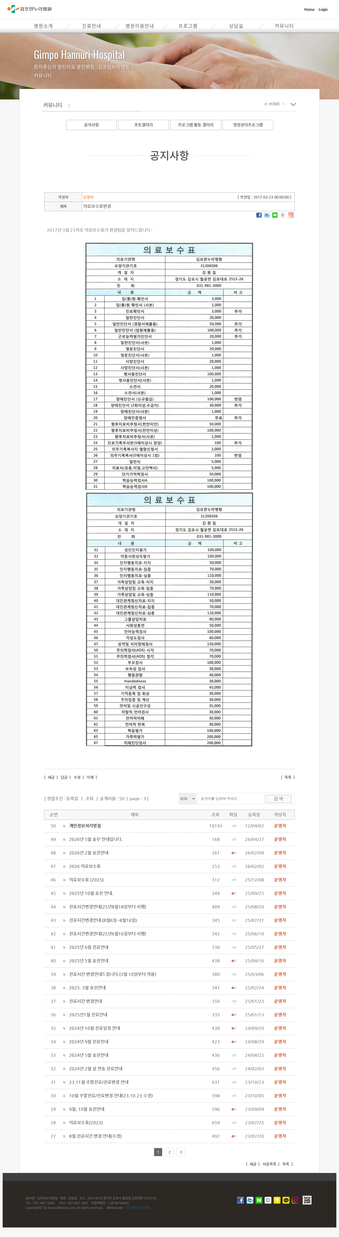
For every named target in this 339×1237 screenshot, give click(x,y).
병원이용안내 (140, 25)
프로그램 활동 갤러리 (195, 124)
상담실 (236, 25)
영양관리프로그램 (248, 124)
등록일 (72, 798)
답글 (64, 777)
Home (309, 9)
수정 (77, 777)
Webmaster (114, 1207)
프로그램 (188, 25)
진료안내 (91, 25)
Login (323, 9)
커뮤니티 (284, 25)
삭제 (90, 777)
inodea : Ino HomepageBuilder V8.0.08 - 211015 (267, 1177)
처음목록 (268, 1164)
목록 (287, 777)
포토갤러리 (143, 124)
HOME (275, 104)
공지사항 (91, 124)
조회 (89, 798)
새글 (51, 777)
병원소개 (43, 25)
